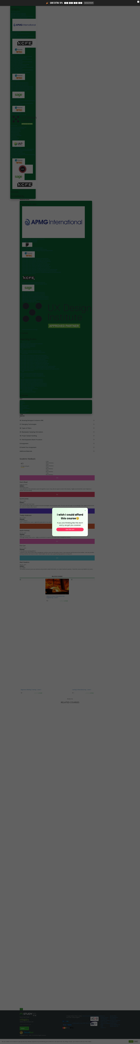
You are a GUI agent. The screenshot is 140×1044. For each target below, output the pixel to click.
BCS (23, 349)
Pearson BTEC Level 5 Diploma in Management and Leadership (36, 268)
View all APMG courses (25, 347)
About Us (22, 401)
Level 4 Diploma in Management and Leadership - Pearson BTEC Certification (22, 62)
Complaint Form (114, 1021)
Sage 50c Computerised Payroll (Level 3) (19, 85)
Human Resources (15, 132)
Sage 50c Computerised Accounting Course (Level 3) (33, 295)
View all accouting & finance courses (19, 90)
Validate (23, 1028)
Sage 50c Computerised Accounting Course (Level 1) (33, 292)
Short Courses (14, 125)
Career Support (23, 407)
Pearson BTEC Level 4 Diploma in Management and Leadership (36, 264)
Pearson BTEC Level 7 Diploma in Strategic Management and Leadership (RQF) (20, 65)
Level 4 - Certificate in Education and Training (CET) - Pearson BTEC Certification (22, 104)
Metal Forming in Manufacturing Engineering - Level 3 (55, 596)
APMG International (26, 342)
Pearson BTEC (25, 353)
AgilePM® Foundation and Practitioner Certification (22, 16)
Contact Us (22, 403)
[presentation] (20, 1009)
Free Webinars (103, 1019)
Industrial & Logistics (15, 134)
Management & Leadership (17, 54)
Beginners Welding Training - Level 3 (31, 689)
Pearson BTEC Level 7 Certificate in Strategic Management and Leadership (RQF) (39, 269)
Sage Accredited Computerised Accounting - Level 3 (22, 89)
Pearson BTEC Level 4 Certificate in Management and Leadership (36, 261)
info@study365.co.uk (77, 1023)
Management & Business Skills (17, 128)
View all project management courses (19, 17)
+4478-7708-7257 (86, 1023)
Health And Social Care (16, 131)
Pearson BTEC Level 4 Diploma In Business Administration (34, 262)
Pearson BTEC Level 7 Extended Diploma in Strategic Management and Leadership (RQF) (41, 272)
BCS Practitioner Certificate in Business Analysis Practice (34, 249)
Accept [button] (131, 1041)
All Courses (13, 147)
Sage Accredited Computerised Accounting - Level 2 (22, 87)
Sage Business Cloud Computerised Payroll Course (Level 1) (35, 296)
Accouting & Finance (15, 80)
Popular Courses (104, 1017)
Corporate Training (24, 405)
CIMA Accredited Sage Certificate (18, 153)
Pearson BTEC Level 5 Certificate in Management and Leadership (36, 266)
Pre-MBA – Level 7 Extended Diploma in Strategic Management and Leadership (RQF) (21, 57)
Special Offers (113, 1016)
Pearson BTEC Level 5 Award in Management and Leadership (35, 265)
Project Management (15, 11)
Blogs (21, 409)
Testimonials (113, 1019)
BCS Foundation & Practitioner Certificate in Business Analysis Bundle (37, 250)
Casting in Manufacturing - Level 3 (81, 689)
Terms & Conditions (24, 411)
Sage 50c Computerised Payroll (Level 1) (19, 82)
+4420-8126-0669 (86, 1016)
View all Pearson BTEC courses (29, 273)
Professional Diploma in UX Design (18, 114)
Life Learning (13, 136)
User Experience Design (16, 112)
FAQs (21, 404)
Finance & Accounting (15, 130)
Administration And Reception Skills (18, 127)
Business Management (16, 31)
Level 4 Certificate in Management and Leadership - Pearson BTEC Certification (22, 70)
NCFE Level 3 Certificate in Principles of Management (22, 36)
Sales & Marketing (15, 138)
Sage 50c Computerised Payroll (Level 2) (19, 83)
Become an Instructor (25, 408)
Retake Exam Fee (114, 1026)
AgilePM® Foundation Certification (18, 13)
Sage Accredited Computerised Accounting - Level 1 (22, 86)
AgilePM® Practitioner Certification (18, 15)
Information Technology (16, 135)
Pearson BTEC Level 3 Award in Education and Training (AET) (35, 258)
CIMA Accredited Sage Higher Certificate (31, 301)
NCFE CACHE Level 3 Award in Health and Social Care (33, 282)
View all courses (14, 139)
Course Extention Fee (115, 1024)
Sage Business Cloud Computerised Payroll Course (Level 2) (35, 297)
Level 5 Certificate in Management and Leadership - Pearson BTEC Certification (22, 68)
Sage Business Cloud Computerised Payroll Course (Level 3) (35, 299)
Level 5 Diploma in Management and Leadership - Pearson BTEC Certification (22, 59)
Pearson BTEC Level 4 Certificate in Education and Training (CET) (36, 260)
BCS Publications (114, 1017)
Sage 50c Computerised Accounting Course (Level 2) (33, 293)
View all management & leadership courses (20, 72)
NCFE (23, 371)
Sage (23, 377)
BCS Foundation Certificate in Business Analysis (32, 248)
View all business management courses (19, 37)
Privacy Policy (23, 412)
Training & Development (16, 98)
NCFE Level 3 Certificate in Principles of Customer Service (34, 284)
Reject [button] (136, 1041)
